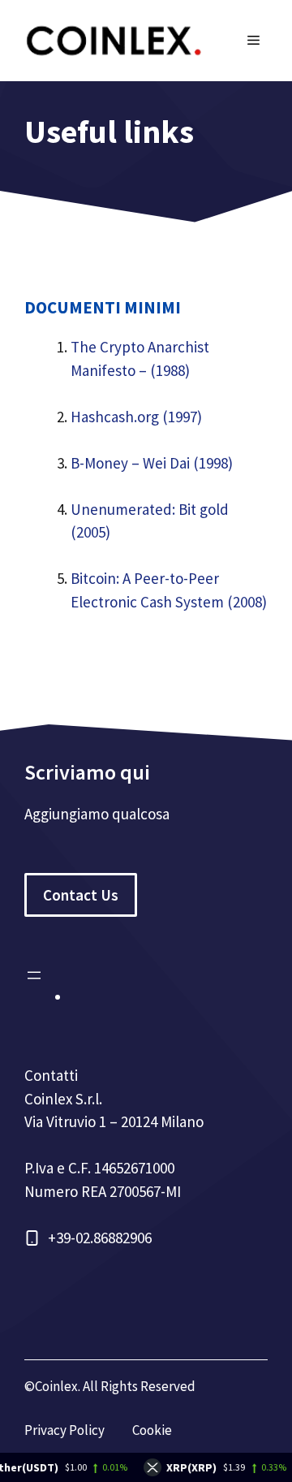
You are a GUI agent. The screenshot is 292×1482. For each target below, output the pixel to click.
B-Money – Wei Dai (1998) (152, 463)
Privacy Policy (64, 1430)
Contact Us (80, 895)
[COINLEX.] (113, 39)
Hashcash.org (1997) (136, 416)
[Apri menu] (34, 975)
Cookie (152, 1430)
